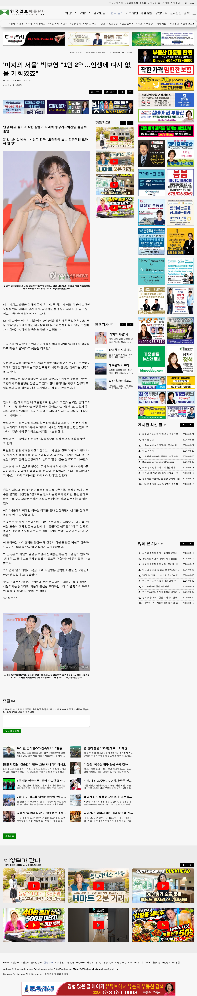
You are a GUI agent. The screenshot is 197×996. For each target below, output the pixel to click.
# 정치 (12, 23)
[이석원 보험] (166, 74)
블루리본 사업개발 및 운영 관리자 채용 (161, 478)
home (72, 52)
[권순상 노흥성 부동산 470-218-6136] (24, 107)
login (192, 3)
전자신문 (176, 13)
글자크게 (110, 91)
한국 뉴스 (117, 13)
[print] (121, 92)
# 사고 (139, 23)
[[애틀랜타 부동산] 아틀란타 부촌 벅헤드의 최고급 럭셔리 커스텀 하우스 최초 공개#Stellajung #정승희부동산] (114, 185)
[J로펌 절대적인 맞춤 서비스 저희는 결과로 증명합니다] (151, 300)
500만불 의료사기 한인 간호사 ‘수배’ (159, 575)
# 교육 (64, 23)
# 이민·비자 (53, 23)
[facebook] (130, 92)
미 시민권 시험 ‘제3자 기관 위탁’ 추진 (160, 581)
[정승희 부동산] (180, 330)
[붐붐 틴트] (180, 182)
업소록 (142, 3)
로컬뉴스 (85, 13)
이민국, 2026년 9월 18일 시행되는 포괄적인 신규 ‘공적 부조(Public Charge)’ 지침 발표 (161, 473)
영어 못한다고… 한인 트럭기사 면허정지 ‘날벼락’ (161, 597)
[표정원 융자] (68, 107)
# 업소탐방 (112, 23)
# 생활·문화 (75, 23)
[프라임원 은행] (151, 182)
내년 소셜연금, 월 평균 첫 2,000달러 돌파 (161, 569)
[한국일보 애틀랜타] (23, 13)
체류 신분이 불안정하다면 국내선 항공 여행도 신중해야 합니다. (161, 445)
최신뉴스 (71, 13)
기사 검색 (175, 3)
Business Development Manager (158, 462)
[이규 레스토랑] (34, 39)
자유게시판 (163, 3)
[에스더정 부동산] (180, 300)
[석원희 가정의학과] (152, 382)
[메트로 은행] (180, 212)
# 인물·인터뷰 (126, 23)
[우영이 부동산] (166, 90)
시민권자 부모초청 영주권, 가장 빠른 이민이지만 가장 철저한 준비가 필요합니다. (161, 456)
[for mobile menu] (194, 13)
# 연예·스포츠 (188, 23)
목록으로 (9, 836)
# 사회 (29, 23)
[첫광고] (163, 39)
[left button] (123, 123)
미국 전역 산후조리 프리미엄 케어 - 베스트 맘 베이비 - (161, 467)
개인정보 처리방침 (171, 962)
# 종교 (102, 23)
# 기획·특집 (160, 23)
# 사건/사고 (39, 23)
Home (6, 962)
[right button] (130, 123)
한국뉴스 (79, 52)
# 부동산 (148, 23)
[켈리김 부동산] (180, 153)
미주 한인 (132, 13)
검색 (187, 13)
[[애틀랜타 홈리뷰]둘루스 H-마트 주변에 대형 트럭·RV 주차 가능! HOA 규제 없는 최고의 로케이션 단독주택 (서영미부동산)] (114, 138)
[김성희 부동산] (98, 39)
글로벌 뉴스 (101, 13)
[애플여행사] (181, 382)
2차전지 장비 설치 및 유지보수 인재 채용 (162, 484)
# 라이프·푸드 (89, 23)
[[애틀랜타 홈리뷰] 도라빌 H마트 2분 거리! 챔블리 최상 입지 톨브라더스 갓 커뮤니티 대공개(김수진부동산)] (114, 161)
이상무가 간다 (116, 3)
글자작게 (95, 91)
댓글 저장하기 (12, 731)
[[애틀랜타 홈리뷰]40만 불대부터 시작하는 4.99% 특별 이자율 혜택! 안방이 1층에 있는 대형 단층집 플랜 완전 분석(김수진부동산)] (114, 208)
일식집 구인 (148, 439)
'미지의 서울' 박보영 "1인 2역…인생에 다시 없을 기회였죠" (109, 52)
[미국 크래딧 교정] (112, 107)
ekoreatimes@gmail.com (107, 969)
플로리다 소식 (131, 3)
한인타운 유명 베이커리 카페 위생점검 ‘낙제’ (161, 558)
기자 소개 (145, 962)
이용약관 (156, 962)
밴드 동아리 (148, 451)
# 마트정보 (173, 23)
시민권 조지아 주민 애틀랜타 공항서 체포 (161, 553)
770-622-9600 (80, 969)
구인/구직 (152, 3)
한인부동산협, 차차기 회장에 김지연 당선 (161, 592)
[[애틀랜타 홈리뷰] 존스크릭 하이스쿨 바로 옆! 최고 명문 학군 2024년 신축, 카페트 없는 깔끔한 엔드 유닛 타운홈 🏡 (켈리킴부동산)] (98, 925)
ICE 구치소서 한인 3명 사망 (155, 586)
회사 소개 (134, 962)
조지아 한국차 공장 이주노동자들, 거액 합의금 (161, 564)
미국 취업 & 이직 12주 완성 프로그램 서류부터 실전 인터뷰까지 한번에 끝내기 (161, 434)
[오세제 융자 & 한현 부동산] (166, 62)
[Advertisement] (114, 268)
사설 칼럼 (146, 13)
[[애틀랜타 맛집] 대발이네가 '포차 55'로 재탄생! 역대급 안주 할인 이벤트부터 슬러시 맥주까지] (163, 925)
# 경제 (20, 23)
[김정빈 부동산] (181, 397)
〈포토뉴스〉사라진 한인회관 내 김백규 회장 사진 (162, 603)
